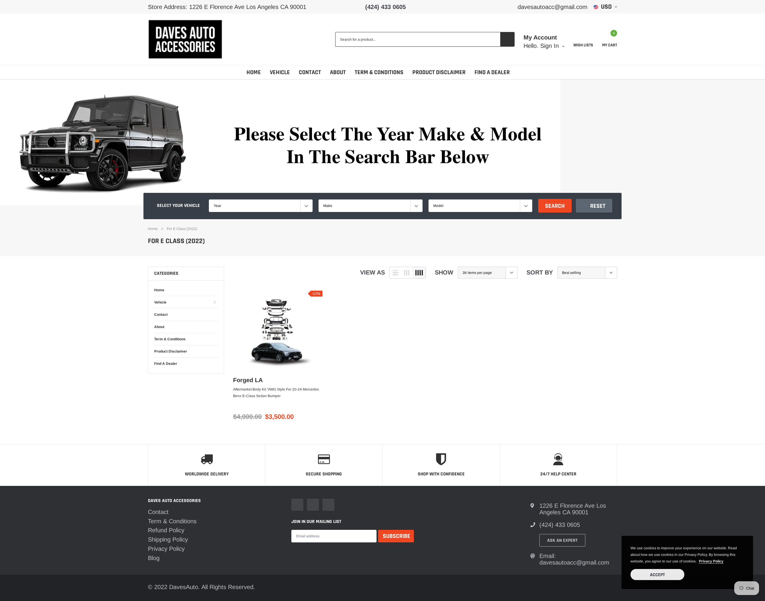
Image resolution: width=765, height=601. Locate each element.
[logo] (185, 39)
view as (372, 272)
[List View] (395, 272)
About (338, 72)
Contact (310, 72)
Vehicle (280, 72)
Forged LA (248, 380)
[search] (507, 39)
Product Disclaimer (439, 72)
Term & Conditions (379, 72)
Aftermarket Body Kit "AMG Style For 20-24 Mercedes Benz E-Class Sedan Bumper (276, 392)
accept (657, 575)
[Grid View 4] (419, 272)
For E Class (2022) (182, 229)
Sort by (540, 272)
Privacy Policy (166, 548)
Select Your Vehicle (178, 205)
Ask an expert (562, 540)
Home (254, 72)
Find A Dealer (492, 72)
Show (444, 272)
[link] (277, 331)
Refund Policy (166, 530)
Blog (154, 558)
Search (555, 206)
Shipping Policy (168, 539)
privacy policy (711, 561)
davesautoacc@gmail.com (552, 7)
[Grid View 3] (406, 272)
